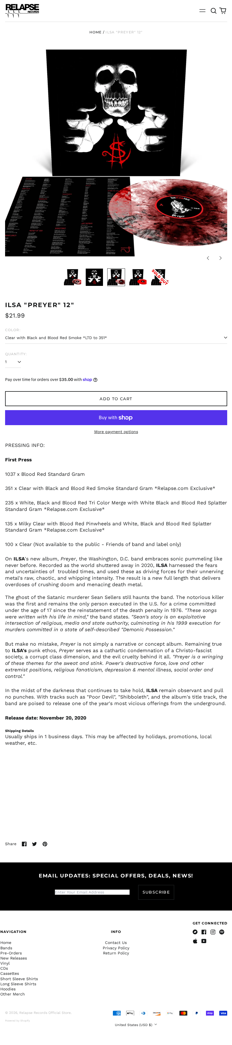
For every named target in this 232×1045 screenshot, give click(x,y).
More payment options (116, 431)
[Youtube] (204, 941)
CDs (4, 968)
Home (95, 32)
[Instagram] (213, 932)
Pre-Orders (11, 953)
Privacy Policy (116, 948)
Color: (13, 330)
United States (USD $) (134, 1025)
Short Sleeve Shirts (19, 979)
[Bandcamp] (195, 932)
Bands (6, 948)
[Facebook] (204, 932)
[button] (213, 10)
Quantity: (16, 354)
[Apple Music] (195, 941)
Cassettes (9, 973)
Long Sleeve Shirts (18, 984)
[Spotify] (221, 932)
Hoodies (8, 989)
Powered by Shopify (17, 1020)
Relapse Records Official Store (45, 1013)
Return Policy (116, 953)
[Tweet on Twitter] (34, 844)
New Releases (13, 958)
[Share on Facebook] (24, 844)
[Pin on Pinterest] (45, 844)
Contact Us (116, 942)
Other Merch (12, 994)
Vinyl (5, 963)
